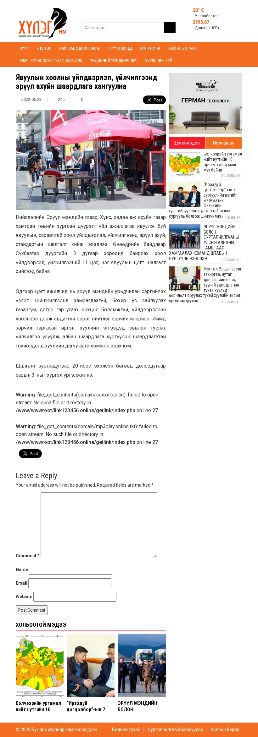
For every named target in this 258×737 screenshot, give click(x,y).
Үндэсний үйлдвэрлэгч (113, 60)
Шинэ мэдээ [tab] (187, 142)
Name (22, 569)
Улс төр (43, 48)
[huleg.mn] (43, 20)
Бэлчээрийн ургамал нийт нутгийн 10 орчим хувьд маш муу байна (40, 712)
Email (21, 583)
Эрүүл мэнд (120, 48)
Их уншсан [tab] (223, 142)
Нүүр (24, 48)
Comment (28, 555)
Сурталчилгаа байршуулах (175, 729)
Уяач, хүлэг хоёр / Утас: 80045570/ (51, 60)
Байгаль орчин (182, 48)
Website (24, 596)
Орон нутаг (150, 48)
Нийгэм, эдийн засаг (80, 48)
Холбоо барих (224, 729)
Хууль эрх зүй (158, 60)
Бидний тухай (126, 729)
